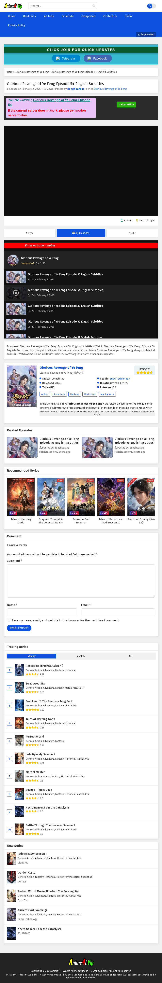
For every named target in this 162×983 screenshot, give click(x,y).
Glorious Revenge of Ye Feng (110, 88)
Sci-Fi (81, 687)
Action (44, 394)
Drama (46, 776)
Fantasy (74, 394)
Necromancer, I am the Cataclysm (47, 807)
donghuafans (75, 88)
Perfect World (35, 736)
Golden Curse (26, 872)
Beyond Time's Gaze (39, 790)
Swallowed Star (36, 683)
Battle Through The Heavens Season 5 (50, 825)
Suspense (86, 876)
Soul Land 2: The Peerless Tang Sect (49, 701)
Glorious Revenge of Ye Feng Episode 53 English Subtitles (59, 440)
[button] (98, 58)
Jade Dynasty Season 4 (40, 754)
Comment (14, 560)
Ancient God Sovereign (33, 910)
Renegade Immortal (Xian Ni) (44, 666)
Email (86, 605)
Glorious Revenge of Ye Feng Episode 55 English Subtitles (134, 440)
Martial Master (35, 772)
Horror (60, 876)
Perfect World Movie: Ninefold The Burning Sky (48, 891)
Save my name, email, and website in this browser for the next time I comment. (66, 620)
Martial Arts (107, 394)
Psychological (72, 876)
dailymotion (126, 104)
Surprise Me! (147, 34)
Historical (89, 394)
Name (12, 605)
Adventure (59, 394)
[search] (94, 6)
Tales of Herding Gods (40, 719)
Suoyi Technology (120, 378)
